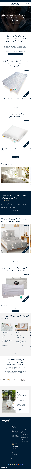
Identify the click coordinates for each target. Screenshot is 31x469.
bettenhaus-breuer (7, 466)
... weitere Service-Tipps (24, 441)
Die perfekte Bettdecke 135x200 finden (7, 334)
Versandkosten (15, 456)
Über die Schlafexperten (5, 200)
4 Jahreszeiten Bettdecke (6, 184)
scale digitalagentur (15, 466)
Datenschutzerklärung (25, 466)
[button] (2, 4)
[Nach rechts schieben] (17, 105)
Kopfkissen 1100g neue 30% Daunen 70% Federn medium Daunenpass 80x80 (14, 149)
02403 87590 (14, 441)
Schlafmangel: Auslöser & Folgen (24, 435)
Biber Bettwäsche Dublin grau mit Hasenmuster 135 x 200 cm (12, 253)
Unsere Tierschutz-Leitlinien (22, 410)
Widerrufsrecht (20, 466)
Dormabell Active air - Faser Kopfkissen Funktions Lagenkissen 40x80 (14, 303)
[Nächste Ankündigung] (29, 1)
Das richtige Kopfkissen (24, 437)
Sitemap (22, 439)
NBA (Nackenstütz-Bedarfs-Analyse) (23, 429)
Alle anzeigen (15, 107)
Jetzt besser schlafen (15, 23)
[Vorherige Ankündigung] (2, 1)
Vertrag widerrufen (3, 467)
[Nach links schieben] (13, 105)
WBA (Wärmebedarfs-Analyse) (24, 426)
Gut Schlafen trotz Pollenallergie (23, 432)
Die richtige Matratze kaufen (20, 333)
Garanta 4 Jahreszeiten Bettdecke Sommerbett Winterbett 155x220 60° (14, 98)
